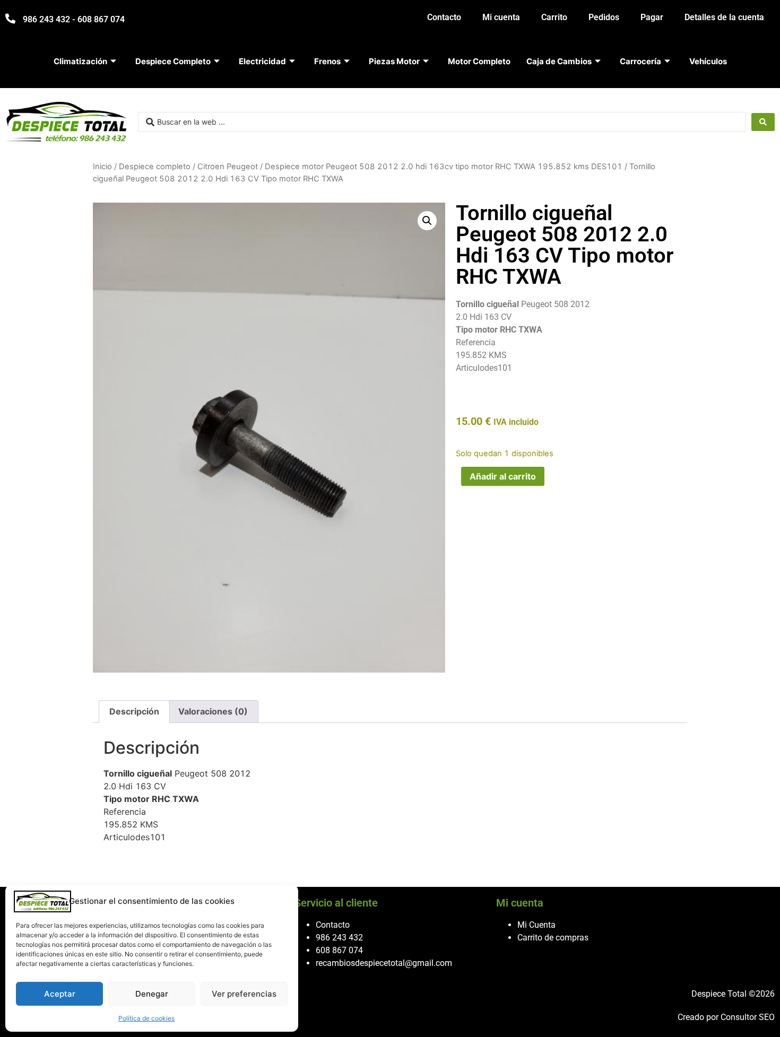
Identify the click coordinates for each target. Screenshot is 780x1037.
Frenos (327, 61)
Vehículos (708, 61)
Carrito (554, 17)
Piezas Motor (394, 61)
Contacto (444, 17)
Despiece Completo (173, 61)
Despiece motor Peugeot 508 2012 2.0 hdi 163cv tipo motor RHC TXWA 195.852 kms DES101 (443, 166)
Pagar (651, 17)
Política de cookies (146, 1018)
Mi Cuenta (536, 925)
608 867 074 (339, 950)
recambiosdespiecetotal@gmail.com (384, 963)
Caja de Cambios (559, 61)
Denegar (151, 994)
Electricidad (262, 61)
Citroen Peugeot (227, 166)
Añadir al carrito (503, 476)
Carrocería (640, 61)
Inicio (102, 166)
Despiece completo (154, 166)
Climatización (80, 61)
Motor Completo (479, 61)
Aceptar (59, 994)
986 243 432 (339, 938)
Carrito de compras (552, 938)
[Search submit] (763, 122)
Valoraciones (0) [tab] (213, 711)
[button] (427, 220)
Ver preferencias (244, 994)
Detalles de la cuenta (724, 17)
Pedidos (603, 17)
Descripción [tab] (134, 711)
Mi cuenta (501, 17)
